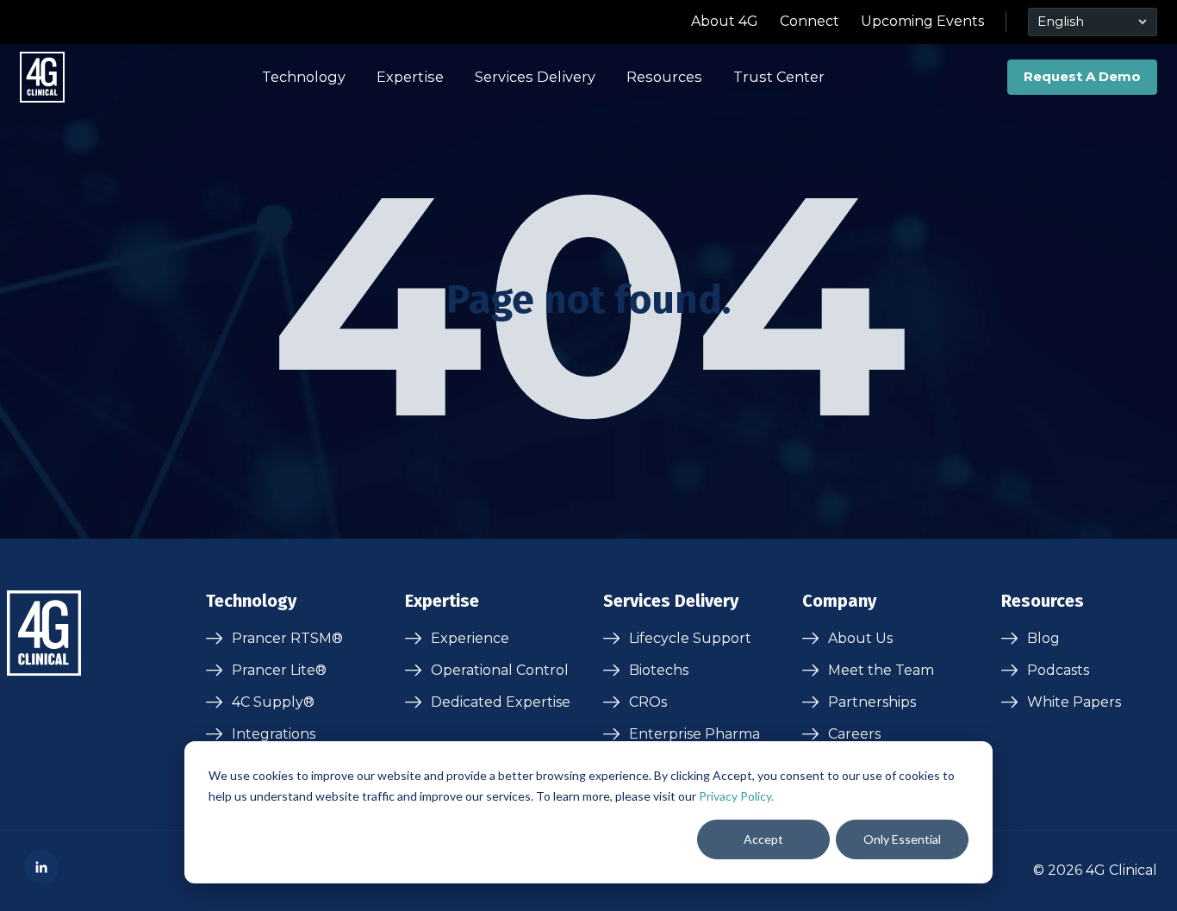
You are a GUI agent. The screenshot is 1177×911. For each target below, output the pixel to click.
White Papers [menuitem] (1074, 702)
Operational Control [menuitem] (500, 670)
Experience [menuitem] (470, 638)
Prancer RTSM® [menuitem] (287, 638)
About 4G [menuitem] (724, 21)
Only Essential (902, 839)
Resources (664, 76)
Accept (763, 839)
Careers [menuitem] (854, 734)
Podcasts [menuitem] (1058, 670)
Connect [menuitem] (809, 21)
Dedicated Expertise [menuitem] (500, 702)
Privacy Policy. (736, 796)
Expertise (410, 76)
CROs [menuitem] (648, 702)
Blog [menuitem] (1043, 638)
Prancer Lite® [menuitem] (279, 670)
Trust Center (779, 76)
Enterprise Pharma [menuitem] (694, 734)
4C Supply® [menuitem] (273, 702)
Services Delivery (535, 76)
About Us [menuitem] (860, 638)
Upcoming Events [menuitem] (922, 21)
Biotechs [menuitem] (658, 670)
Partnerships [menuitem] (872, 702)
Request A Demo (1082, 76)
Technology (304, 76)
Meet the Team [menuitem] (881, 670)
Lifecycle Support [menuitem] (690, 638)
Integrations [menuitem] (273, 734)
